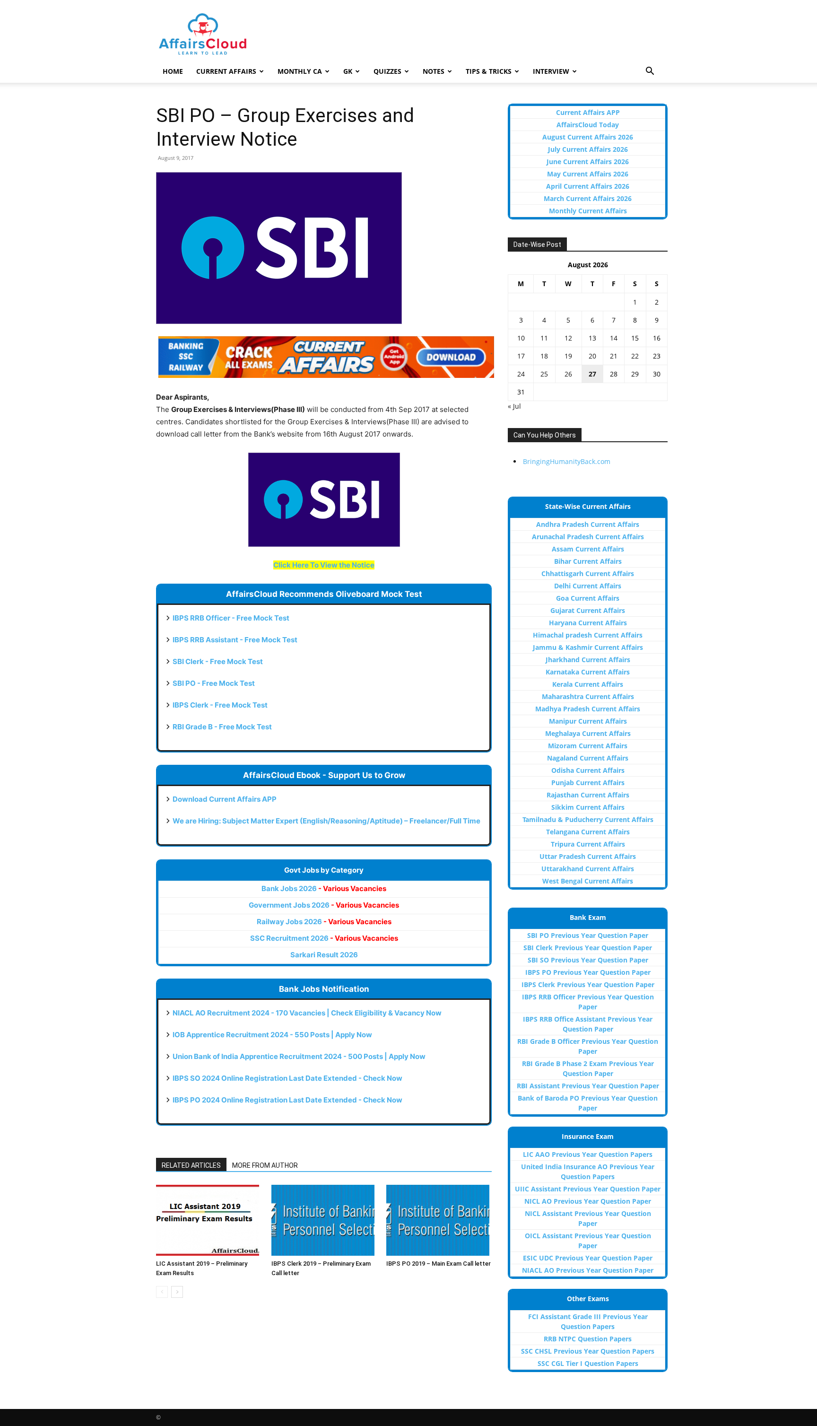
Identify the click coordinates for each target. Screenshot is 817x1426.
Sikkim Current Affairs (588, 807)
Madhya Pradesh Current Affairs (587, 708)
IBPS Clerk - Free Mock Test (220, 704)
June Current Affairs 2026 (588, 161)
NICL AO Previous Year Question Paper (587, 1201)
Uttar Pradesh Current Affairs (587, 856)
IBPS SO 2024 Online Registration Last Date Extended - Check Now (287, 1078)
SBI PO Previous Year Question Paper (587, 935)
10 (521, 337)
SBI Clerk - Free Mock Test (218, 661)
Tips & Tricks (489, 71)
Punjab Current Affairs (588, 782)
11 (544, 337)
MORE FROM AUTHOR (265, 1165)
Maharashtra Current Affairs (588, 696)
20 (592, 355)
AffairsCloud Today (587, 124)
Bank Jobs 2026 (323, 888)
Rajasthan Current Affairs (588, 794)
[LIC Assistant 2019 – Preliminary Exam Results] (208, 1220)
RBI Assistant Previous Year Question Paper (588, 1085)
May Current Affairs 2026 (587, 173)
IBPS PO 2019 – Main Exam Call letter (438, 1263)
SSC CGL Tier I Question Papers (588, 1363)
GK (347, 71)
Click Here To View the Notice (323, 564)
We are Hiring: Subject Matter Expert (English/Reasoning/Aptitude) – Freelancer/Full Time (326, 820)
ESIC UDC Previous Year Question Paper (587, 1257)
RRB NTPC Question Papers (588, 1338)
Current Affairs (226, 71)
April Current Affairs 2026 (587, 186)
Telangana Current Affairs (588, 831)
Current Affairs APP (588, 112)
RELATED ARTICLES (191, 1165)
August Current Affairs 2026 (587, 136)
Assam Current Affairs (588, 548)
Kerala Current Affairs (587, 684)
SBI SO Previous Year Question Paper (588, 959)
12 (568, 337)
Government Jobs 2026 (324, 905)
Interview (551, 71)
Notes (433, 71)
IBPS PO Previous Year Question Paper (588, 972)
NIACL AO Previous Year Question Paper (587, 1270)
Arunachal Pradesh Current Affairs (588, 536)
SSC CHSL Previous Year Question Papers (587, 1351)
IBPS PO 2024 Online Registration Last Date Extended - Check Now (287, 1099)
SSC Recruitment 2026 (324, 938)
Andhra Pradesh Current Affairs (587, 524)
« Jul (514, 406)
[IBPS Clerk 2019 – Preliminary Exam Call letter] (324, 1220)
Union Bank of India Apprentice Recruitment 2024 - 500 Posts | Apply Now (299, 1056)
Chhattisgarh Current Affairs (587, 573)
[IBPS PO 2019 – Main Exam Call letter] (439, 1220)
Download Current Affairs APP (225, 799)
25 (544, 373)
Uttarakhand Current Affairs (587, 868)
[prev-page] (162, 1292)
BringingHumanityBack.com (566, 461)
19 (568, 355)
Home (173, 71)
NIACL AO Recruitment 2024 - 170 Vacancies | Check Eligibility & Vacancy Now (307, 1012)
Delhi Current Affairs (587, 585)
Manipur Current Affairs (588, 721)
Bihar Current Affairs (588, 561)
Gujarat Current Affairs (587, 610)
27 (592, 373)
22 (635, 355)
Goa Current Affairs (587, 598)
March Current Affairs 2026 (588, 198)
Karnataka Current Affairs (588, 671)
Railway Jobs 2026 (324, 921)
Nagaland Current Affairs (587, 757)
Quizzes (387, 71)
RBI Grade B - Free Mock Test (222, 726)
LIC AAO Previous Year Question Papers (587, 1154)
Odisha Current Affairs (588, 770)
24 (521, 373)
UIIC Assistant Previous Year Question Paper (588, 1188)
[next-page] (177, 1292)
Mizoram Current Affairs (587, 745)
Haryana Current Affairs (588, 622)
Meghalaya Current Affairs (588, 733)
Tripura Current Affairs (588, 844)
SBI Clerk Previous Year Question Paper (587, 947)
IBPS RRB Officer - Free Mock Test (231, 617)
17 (521, 355)
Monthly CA (300, 71)
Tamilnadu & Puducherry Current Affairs (587, 819)
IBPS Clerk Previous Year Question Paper (587, 984)
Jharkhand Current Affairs (588, 659)
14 (613, 337)
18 (544, 355)
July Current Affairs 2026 (588, 149)
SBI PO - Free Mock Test (214, 683)
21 (613, 355)
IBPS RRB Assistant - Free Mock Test (235, 639)
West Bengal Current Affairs (587, 880)
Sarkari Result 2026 (324, 954)
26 (568, 373)
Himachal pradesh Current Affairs (588, 634)
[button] (649, 72)
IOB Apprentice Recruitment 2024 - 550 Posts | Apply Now (272, 1034)
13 (592, 337)
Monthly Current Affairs (588, 210)
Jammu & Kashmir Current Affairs (588, 647)
